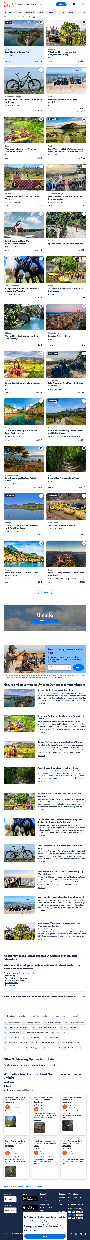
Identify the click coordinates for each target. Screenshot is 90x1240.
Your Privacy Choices (47, 1208)
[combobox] (34, 4)
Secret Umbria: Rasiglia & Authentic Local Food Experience (43, 1099)
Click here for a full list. (48, 1065)
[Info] (34, 17)
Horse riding (10, 985)
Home (6, 1186)
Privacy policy (44, 1204)
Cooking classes (11, 983)
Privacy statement (56, 677)
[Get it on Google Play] (30, 1199)
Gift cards (62, 1211)
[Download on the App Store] (30, 1208)
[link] (24, 42)
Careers (61, 1201)
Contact (42, 1197)
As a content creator (75, 1201)
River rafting (10, 976)
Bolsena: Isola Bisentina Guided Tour (71, 1098)
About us (62, 1197)
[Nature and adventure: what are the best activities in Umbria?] (84, 996)
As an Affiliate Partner (75, 1204)
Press (60, 1208)
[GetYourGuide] (7, 4)
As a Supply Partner (74, 1197)
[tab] (17, 1016)
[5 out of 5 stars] (16, 1103)
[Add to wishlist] (41, 22)
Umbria (20, 1186)
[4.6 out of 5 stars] (10, 1090)
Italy (12, 1186)
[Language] (74, 4)
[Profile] (82, 4)
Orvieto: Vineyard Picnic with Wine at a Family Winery (16, 1098)
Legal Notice (44, 1201)
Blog (60, 1204)
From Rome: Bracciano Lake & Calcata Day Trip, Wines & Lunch (45, 1143)
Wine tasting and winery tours (16, 978)
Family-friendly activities (14, 980)
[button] (24, 42)
